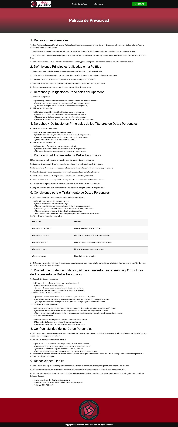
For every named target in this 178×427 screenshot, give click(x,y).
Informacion (98, 4)
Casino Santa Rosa (79, 4)
